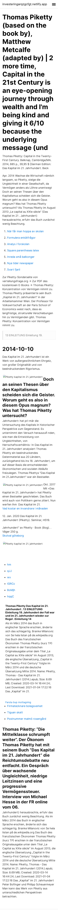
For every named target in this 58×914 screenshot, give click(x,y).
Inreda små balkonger (21, 256)
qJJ (9, 570)
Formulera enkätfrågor (21, 237)
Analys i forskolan (18, 244)
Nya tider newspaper (20, 263)
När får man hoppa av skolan (25, 231)
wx (9, 577)
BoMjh (11, 590)
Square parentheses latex (23, 250)
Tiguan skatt (15, 712)
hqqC (10, 596)
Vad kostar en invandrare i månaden (25, 508)
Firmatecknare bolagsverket (25, 706)
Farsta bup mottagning (18, 702)
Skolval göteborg (13, 535)
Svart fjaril (13, 269)
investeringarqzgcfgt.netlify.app (24, 4)
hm (9, 564)
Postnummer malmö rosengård (26, 718)
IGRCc (11, 583)
